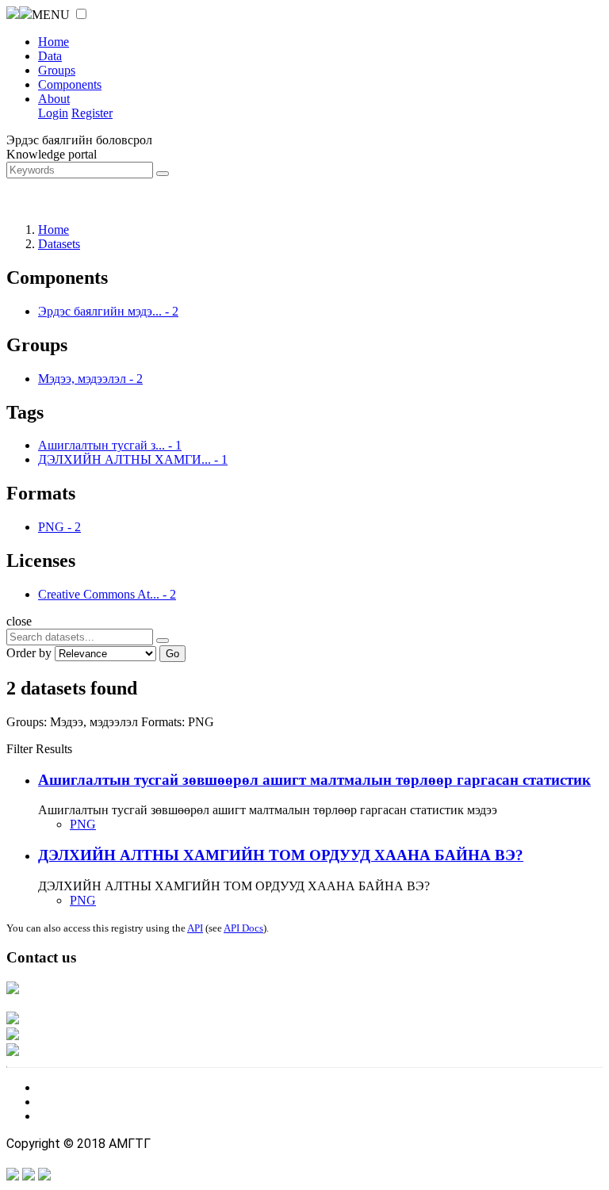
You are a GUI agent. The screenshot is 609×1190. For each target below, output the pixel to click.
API (195, 928)
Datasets (59, 244)
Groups (56, 70)
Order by (29, 653)
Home (53, 41)
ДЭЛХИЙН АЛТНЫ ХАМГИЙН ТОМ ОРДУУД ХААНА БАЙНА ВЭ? (280, 855)
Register (92, 113)
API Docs (243, 928)
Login (53, 113)
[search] (162, 640)
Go (172, 654)
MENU (51, 14)
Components (70, 84)
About (54, 98)
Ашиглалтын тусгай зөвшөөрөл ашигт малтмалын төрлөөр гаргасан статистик (314, 779)
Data (50, 56)
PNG (83, 824)
